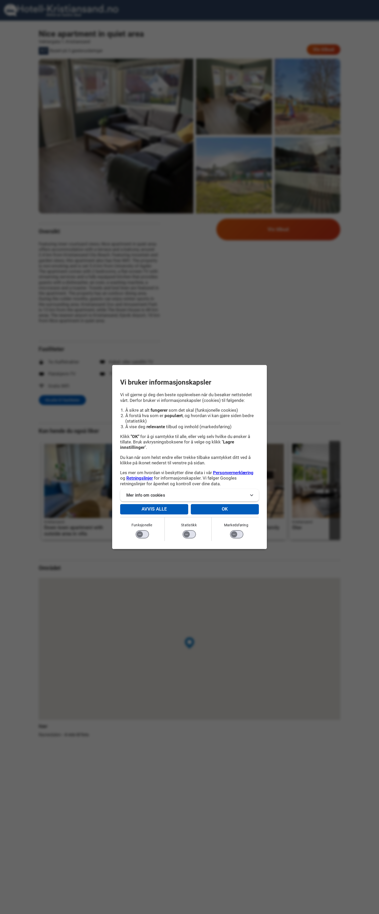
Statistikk (189, 525)
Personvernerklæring (233, 472)
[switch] (142, 534)
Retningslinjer (139, 478)
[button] (189, 495)
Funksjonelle (141, 525)
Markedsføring (236, 525)
